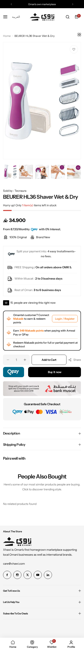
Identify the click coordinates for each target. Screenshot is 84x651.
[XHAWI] (42, 17)
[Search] (67, 16)
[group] (42, 100)
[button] (11, 4)
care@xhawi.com (14, 563)
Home (7, 35)
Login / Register (65, 318)
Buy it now (54, 372)
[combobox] (16, 16)
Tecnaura (20, 191)
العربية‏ (16, 17)
